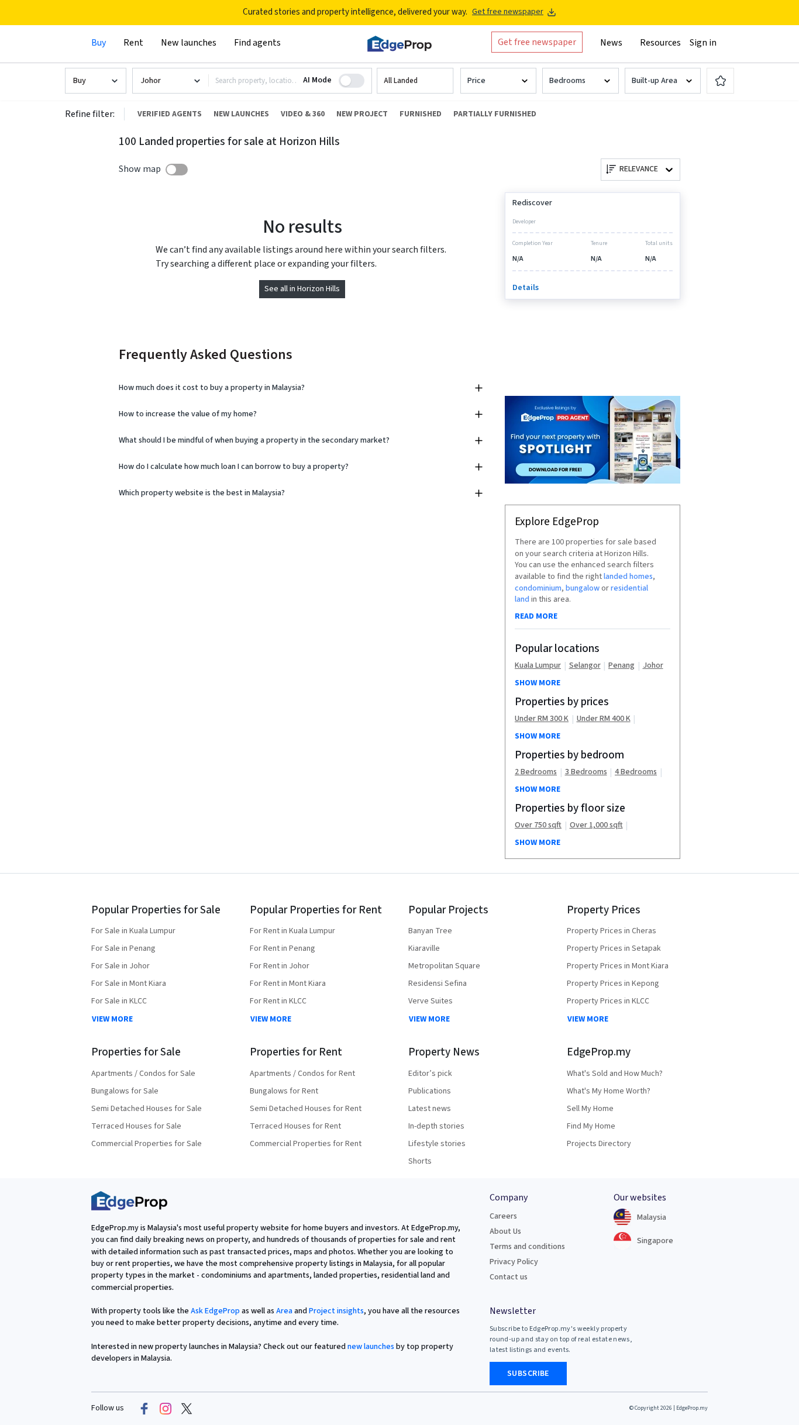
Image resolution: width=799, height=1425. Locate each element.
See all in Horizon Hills (302, 289)
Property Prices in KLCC (608, 1001)
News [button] (611, 42)
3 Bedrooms (586, 772)
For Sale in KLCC (119, 1001)
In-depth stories (436, 1126)
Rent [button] (133, 42)
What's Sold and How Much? (615, 1073)
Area (283, 1311)
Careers (503, 1216)
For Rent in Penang (282, 948)
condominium (538, 588)
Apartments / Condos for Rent (302, 1073)
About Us (505, 1231)
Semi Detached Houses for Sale (146, 1109)
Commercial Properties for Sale (146, 1144)
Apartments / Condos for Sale (143, 1073)
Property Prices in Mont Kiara (618, 966)
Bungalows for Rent (284, 1091)
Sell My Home (590, 1109)
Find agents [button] (257, 42)
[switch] (177, 169)
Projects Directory (599, 1144)
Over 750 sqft (538, 825)
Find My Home (591, 1126)
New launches (188, 42)
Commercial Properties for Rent (305, 1144)
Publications (429, 1091)
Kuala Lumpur (538, 665)
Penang (621, 665)
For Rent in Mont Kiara (288, 983)
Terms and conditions (527, 1247)
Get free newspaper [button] (537, 42)
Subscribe (528, 1373)
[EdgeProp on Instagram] (165, 1408)
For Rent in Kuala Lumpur (292, 931)
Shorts (420, 1161)
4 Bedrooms (636, 772)
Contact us (509, 1277)
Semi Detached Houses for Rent (305, 1109)
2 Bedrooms (536, 772)
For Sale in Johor (120, 966)
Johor (653, 665)
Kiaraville (424, 948)
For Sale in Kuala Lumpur (133, 931)
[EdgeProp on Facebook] (144, 1408)
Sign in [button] (703, 42)
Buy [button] (98, 42)
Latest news (429, 1109)
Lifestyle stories (437, 1144)
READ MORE (536, 616)
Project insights (335, 1311)
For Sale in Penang (123, 948)
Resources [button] (660, 42)
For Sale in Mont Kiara (128, 983)
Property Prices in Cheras (611, 931)
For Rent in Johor (279, 966)
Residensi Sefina (437, 983)
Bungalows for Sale (125, 1091)
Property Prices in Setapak (614, 948)
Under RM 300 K (542, 718)
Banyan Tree (430, 931)
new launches (370, 1346)
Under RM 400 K (604, 718)
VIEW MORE (112, 1019)
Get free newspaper (507, 12)
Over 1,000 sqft (596, 825)
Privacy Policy (514, 1262)
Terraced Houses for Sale (136, 1126)
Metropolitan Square (444, 966)
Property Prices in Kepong (613, 983)
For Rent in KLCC (278, 1001)
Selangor (585, 665)
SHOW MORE (537, 683)
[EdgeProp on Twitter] (186, 1408)
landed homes (628, 576)
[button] (415, 81)
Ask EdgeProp (215, 1311)
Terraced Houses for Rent (295, 1126)
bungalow (583, 588)
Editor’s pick (430, 1073)
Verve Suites (430, 1001)
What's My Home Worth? (608, 1091)
